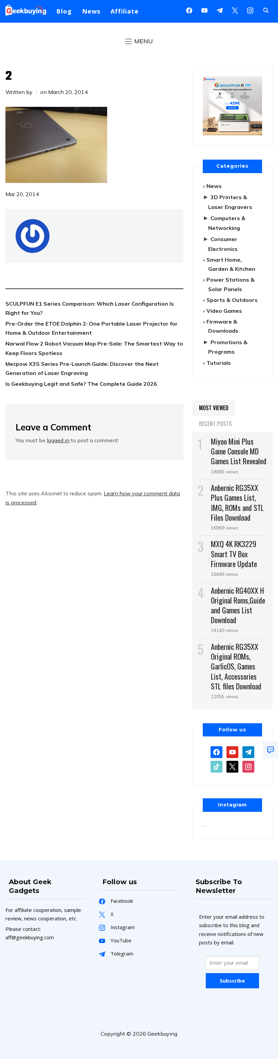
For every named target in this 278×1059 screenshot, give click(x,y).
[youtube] (204, 10)
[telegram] (248, 751)
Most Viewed (214, 408)
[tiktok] (216, 766)
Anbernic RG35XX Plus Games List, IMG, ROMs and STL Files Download (237, 502)
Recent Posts (215, 424)
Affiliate (125, 11)
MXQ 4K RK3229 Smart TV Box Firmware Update (234, 553)
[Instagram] (219, 10)
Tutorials (218, 362)
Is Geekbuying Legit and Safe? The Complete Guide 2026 (81, 383)
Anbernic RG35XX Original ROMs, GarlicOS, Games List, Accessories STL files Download (236, 666)
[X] (235, 10)
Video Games (224, 310)
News (91, 11)
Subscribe (232, 980)
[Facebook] (189, 10)
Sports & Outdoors (232, 300)
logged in (58, 440)
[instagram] (250, 10)
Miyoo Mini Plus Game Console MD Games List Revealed (238, 451)
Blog (64, 11)
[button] (139, 41)
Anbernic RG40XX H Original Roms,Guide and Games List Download (238, 605)
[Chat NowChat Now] (270, 749)
